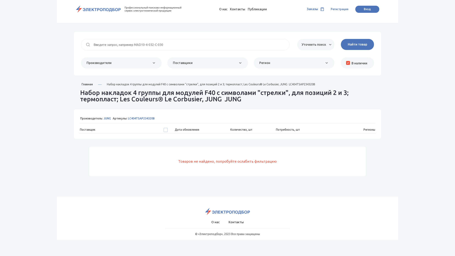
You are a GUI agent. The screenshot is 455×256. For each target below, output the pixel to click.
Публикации (257, 9)
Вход (367, 9)
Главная (87, 84)
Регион (264, 63)
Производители (99, 63)
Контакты (237, 9)
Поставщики (183, 63)
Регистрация (339, 9)
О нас (223, 9)
